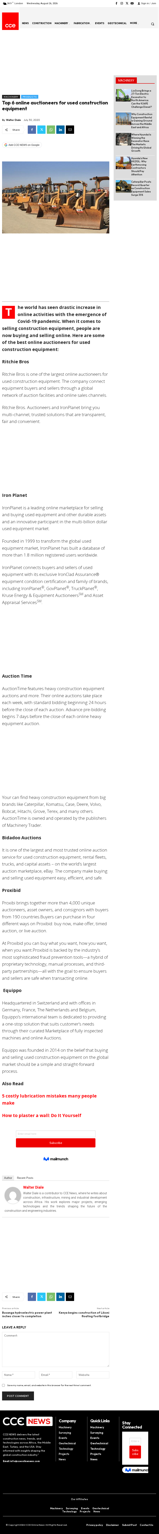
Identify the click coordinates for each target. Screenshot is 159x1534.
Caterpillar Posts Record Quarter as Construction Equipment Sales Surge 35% (141, 188)
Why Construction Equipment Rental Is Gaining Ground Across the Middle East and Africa (141, 121)
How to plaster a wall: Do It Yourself (41, 1115)
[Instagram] (121, 3)
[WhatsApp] (51, 129)
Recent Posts (25, 1177)
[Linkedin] (60, 129)
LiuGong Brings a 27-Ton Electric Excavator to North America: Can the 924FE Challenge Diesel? (141, 98)
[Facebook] (116, 3)
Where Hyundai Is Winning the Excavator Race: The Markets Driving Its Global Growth (141, 142)
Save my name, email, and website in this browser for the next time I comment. (49, 1385)
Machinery (11, 96)
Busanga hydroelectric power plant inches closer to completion (27, 1314)
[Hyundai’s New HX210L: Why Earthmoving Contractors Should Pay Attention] (123, 163)
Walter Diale (13, 120)
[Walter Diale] (13, 1195)
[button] (152, 24)
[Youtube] (132, 3)
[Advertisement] (55, 64)
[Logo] (10, 25)
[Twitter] (127, 3)
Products (30, 96)
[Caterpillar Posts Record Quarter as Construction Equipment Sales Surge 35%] (123, 186)
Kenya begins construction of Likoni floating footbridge (84, 1314)
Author (8, 1177)
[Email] (70, 129)
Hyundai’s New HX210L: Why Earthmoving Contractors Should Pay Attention (139, 166)
